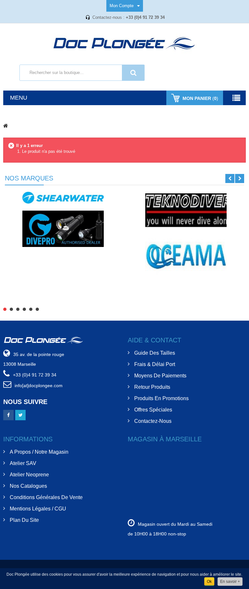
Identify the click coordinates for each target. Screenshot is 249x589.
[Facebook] (8, 415)
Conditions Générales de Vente (46, 497)
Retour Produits (152, 387)
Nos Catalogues (28, 486)
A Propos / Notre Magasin (39, 452)
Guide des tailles (154, 353)
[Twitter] (20, 415)
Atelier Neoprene (29, 474)
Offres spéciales (153, 409)
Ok (209, 581)
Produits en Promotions (161, 398)
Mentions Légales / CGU (38, 508)
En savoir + (230, 581)
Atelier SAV (23, 463)
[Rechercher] (133, 73)
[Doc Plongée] (124, 44)
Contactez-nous (153, 421)
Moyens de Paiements (160, 375)
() (200, 98)
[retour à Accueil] (5, 125)
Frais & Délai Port (154, 364)
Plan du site (24, 520)
